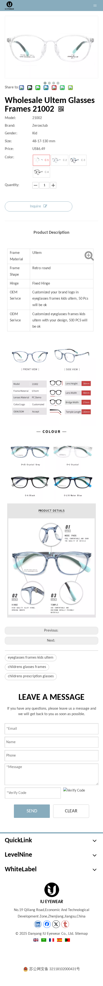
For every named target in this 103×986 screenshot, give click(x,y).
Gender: (11, 133)
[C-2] (56, 160)
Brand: (10, 126)
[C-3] (75, 160)
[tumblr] (65, 924)
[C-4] (38, 172)
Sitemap (81, 934)
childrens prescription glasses (31, 676)
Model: (10, 118)
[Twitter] (56, 924)
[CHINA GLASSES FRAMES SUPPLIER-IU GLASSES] (51, 893)
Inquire (35, 206)
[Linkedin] (38, 924)
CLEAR (71, 811)
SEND (32, 811)
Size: (8, 141)
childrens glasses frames (27, 667)
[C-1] (38, 160)
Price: (9, 149)
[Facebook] (47, 924)
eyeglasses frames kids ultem (30, 658)
